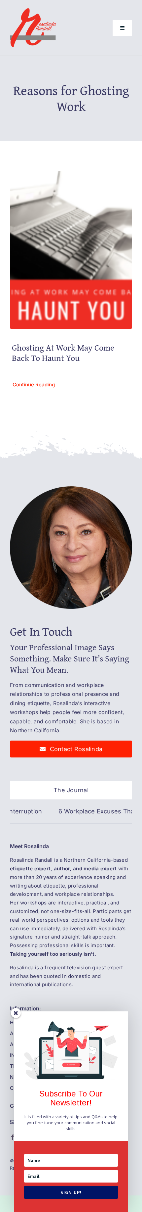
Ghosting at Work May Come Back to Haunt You (63, 352)
